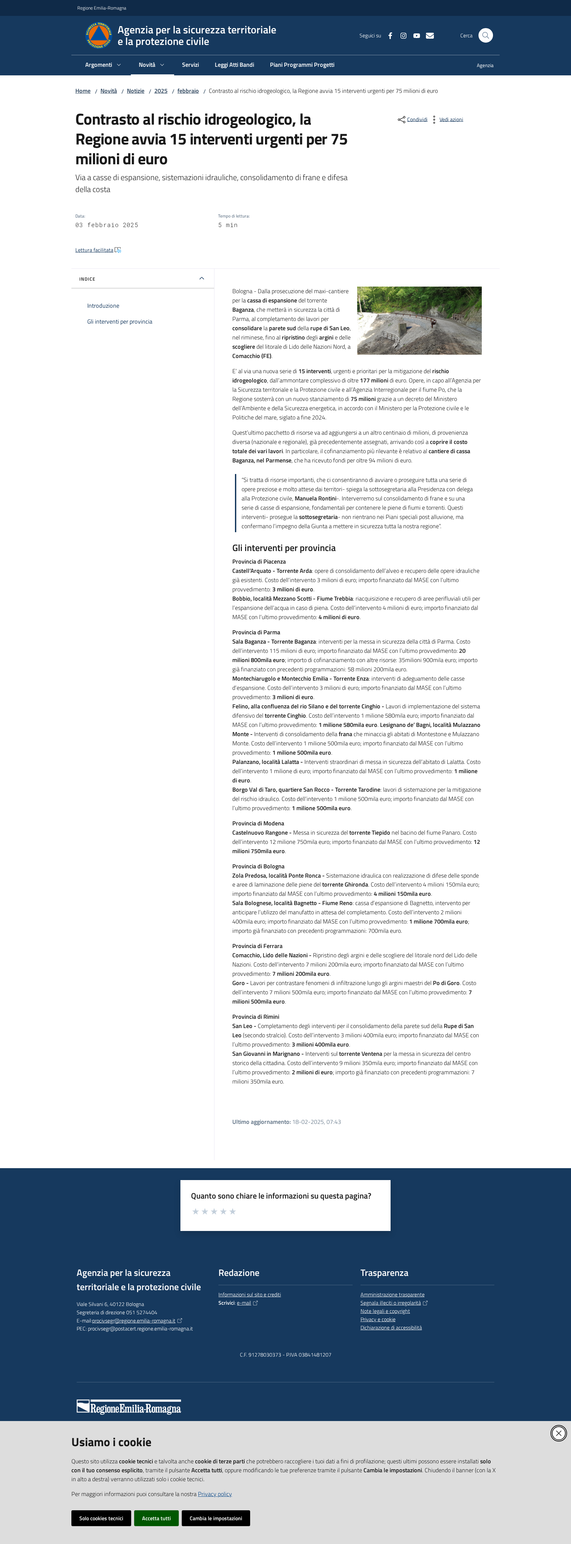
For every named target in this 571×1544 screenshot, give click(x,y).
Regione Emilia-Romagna (101, 7)
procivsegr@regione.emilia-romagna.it (133, 1321)
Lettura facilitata (94, 250)
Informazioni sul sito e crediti (249, 1294)
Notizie (135, 90)
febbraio (188, 90)
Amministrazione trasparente (393, 1294)
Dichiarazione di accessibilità (391, 1327)
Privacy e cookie (378, 1319)
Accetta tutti (156, 1518)
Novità (108, 90)
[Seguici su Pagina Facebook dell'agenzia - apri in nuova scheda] (387, 35)
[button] (486, 35)
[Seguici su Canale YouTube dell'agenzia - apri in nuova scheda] (414, 35)
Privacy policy (215, 1493)
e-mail (244, 1303)
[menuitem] (481, 66)
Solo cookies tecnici (101, 1518)
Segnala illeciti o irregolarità (391, 1303)
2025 (161, 90)
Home (83, 90)
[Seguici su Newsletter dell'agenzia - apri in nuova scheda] (427, 35)
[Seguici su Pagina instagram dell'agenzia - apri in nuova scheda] (400, 35)
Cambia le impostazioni (216, 1518)
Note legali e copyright (385, 1311)
